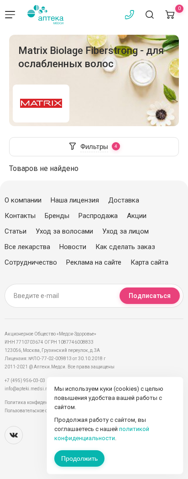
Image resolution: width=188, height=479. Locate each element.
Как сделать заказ (125, 247)
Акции (136, 216)
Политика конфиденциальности (39, 402)
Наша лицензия (75, 200)
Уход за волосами (64, 231)
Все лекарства (27, 247)
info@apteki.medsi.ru (27, 388)
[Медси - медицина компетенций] (45, 14)
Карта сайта (149, 262)
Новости (72, 247)
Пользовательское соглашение (38, 410)
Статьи (15, 231)
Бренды (57, 216)
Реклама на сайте (93, 262)
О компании (23, 200)
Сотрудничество (31, 262)
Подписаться (150, 295)
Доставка (123, 200)
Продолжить (79, 458)
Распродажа (98, 216)
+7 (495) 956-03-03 (25, 380)
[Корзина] (169, 14)
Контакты (20, 216)
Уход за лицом (125, 231)
